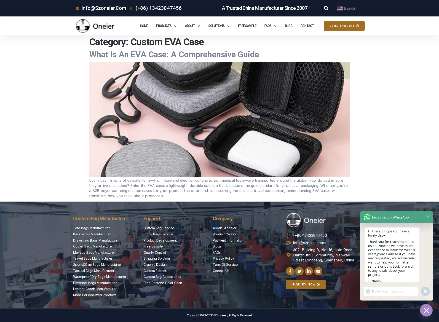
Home (144, 26)
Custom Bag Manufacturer (100, 218)
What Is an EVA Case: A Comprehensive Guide (174, 54)
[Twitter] (299, 271)
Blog (288, 26)
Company (223, 218)
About (190, 26)
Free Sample (247, 26)
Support (152, 218)
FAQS (267, 26)
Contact (307, 26)
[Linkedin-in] (309, 271)
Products (163, 26)
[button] (326, 8)
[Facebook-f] (290, 271)
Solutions (216, 26)
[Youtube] (318, 271)
